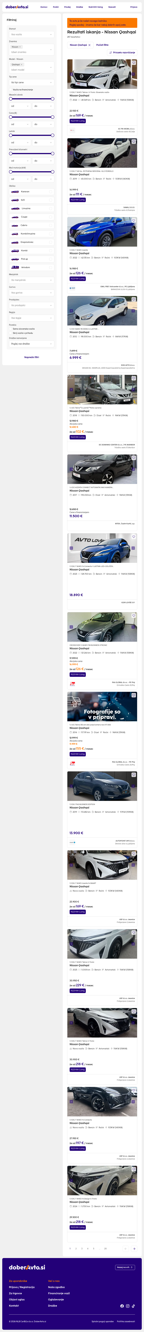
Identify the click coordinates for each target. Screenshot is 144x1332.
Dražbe (52, 1305)
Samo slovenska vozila (24, 329)
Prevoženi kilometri (18, 149)
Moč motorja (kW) (17, 168)
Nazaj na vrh (123, 1267)
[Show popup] (51, 34)
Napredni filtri (31, 357)
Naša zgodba (56, 1287)
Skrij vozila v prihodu (23, 333)
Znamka (13, 41)
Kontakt (14, 1305)
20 (105, 1249)
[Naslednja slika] (133, 74)
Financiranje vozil (59, 1293)
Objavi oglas (17, 1299)
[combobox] (29, 34)
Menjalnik (13, 274)
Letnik (12, 131)
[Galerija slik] (102, 74)
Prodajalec (14, 300)
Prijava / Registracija (22, 1287)
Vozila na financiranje (23, 90)
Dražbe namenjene (18, 338)
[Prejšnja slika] (71, 74)
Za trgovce (15, 1293)
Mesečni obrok (16, 95)
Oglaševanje (56, 1299)
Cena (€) (13, 113)
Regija (12, 312)
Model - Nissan (16, 59)
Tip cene (13, 77)
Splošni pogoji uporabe (103, 1321)
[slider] (10, 98)
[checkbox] (10, 89)
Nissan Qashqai (78, 45)
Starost (12, 29)
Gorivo (12, 287)
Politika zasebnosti (126, 1321)
